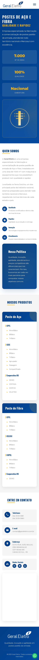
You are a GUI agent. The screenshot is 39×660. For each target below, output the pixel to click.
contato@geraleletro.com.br (23, 531)
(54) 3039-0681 (18, 516)
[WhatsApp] (25, 566)
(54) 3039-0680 (18, 518)
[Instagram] (14, 566)
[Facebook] (20, 566)
